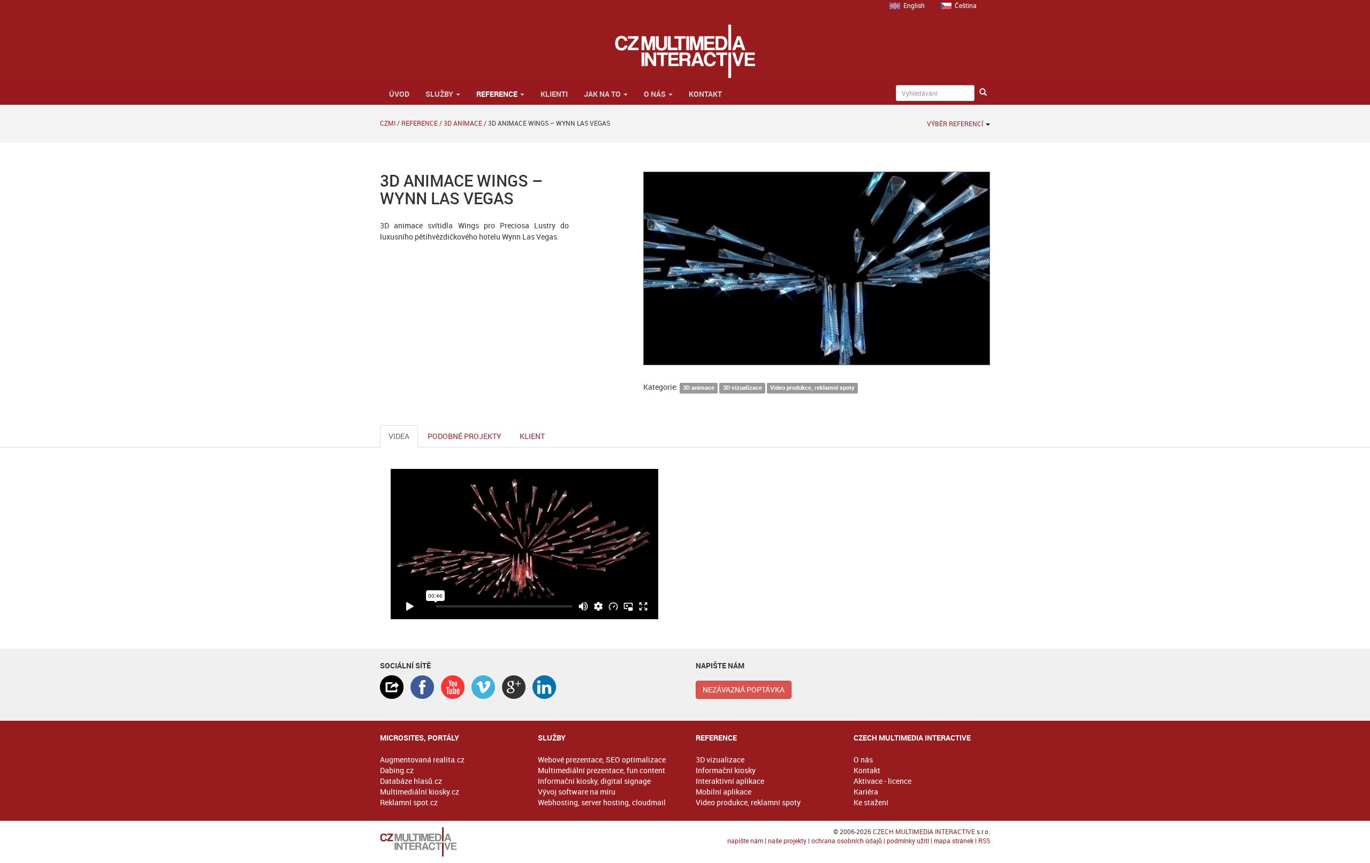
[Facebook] (422, 687)
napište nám (745, 840)
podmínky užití (908, 840)
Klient (532, 436)
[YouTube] (453, 687)
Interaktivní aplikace (730, 781)
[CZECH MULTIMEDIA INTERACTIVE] (448, 842)
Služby (440, 94)
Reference (497, 94)
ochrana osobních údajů (846, 840)
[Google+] (514, 687)
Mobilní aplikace (723, 792)
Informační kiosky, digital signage (594, 781)
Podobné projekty (464, 436)
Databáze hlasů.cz (411, 781)
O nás (655, 94)
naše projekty (787, 840)
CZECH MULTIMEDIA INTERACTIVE (924, 831)
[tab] (392, 687)
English (914, 5)
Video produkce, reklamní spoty (812, 387)
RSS (984, 840)
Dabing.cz (397, 770)
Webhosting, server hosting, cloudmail (602, 802)
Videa (399, 436)
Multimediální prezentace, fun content (601, 770)
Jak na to (603, 94)
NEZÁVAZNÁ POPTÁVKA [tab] (744, 689)
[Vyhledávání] (983, 92)
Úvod (398, 94)
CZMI (387, 123)
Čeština (966, 5)
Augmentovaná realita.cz (422, 759)
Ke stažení (871, 802)
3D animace (463, 123)
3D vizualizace (742, 387)
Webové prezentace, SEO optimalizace (602, 759)
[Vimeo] (483, 687)
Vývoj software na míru (576, 792)
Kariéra (866, 792)
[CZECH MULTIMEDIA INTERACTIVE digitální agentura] (684, 51)
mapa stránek (953, 840)
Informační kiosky (726, 770)
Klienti (554, 94)
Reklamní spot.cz (409, 802)
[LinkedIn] (544, 687)
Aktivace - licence (882, 781)
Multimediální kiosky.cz (419, 792)
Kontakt (705, 94)
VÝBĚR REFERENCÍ (956, 123)
